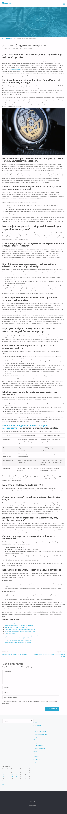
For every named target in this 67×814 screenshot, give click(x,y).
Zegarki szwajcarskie (40, 731)
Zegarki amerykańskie (41, 734)
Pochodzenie (37, 725)
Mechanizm (37, 759)
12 (12, 774)
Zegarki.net (6, 4)
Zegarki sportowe (39, 743)
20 (16, 776)
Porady (35, 751)
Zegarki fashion (39, 745)
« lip (3, 784)
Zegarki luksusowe (40, 748)
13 (16, 774)
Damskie (36, 720)
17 (3, 776)
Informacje (8, 38)
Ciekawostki (37, 754)
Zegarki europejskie (40, 737)
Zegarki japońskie (39, 729)
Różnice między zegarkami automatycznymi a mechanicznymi (25, 426)
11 (7, 774)
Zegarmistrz (37, 756)
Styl (34, 739)
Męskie (35, 722)
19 (12, 776)
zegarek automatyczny (15, 69)
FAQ (35, 762)
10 (3, 774)
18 (7, 776)
